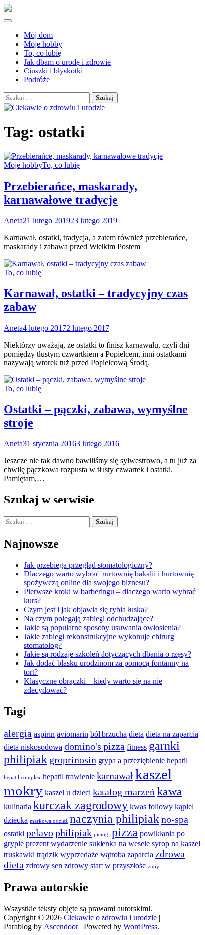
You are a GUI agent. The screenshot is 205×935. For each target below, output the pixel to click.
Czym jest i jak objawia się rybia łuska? (86, 609)
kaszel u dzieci (68, 793)
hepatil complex (22, 777)
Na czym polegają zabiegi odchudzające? (88, 618)
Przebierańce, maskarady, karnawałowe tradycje (70, 193)
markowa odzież (49, 821)
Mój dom (38, 35)
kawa (169, 791)
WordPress (140, 926)
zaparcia (140, 854)
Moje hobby (43, 44)
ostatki (14, 833)
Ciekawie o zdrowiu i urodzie (110, 917)
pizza (125, 832)
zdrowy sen (44, 866)
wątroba (112, 854)
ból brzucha (108, 734)
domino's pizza (94, 746)
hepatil (177, 760)
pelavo (39, 832)
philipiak (73, 832)
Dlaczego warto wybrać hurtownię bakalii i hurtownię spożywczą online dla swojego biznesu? (109, 578)
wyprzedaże (79, 854)
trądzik (47, 854)
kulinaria (17, 806)
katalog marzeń (124, 792)
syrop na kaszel (176, 843)
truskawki (19, 854)
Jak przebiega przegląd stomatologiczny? (88, 565)
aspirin (44, 734)
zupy (153, 866)
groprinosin (72, 759)
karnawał (115, 775)
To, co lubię (42, 53)
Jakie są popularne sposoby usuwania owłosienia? (102, 627)
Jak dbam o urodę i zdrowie (67, 62)
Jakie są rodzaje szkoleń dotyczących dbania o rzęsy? (107, 654)
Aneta (13, 220)
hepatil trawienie (69, 776)
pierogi (102, 834)
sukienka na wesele (119, 843)
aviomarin (72, 734)
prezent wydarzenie (56, 843)
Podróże (37, 79)
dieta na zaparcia (172, 734)
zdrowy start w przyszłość (105, 866)
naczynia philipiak (114, 818)
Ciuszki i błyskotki (53, 71)
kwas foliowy (151, 806)
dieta (136, 734)
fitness (137, 747)
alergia (18, 733)
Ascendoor (61, 926)
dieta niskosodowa (33, 747)
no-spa (174, 819)
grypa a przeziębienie (131, 760)
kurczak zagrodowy (80, 805)
